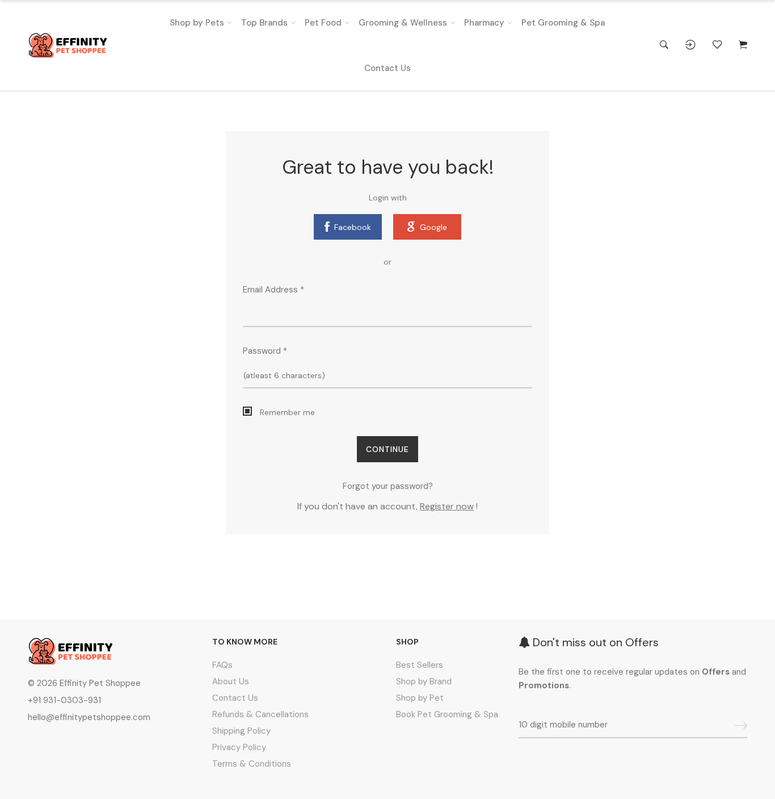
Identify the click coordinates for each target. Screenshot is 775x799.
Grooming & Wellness (403, 22)
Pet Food (323, 22)
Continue (387, 449)
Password (265, 351)
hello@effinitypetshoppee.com (89, 717)
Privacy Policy (239, 747)
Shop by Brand (424, 681)
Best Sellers (419, 665)
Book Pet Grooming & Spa (447, 714)
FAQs (222, 665)
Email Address (273, 289)
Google (433, 227)
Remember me (287, 412)
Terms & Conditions (251, 763)
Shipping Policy (241, 731)
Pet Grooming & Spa (563, 22)
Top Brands (264, 22)
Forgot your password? (388, 486)
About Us (230, 681)
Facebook (352, 227)
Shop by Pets (197, 22)
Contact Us (387, 68)
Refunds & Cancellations (260, 714)
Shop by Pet (420, 698)
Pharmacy (484, 22)
